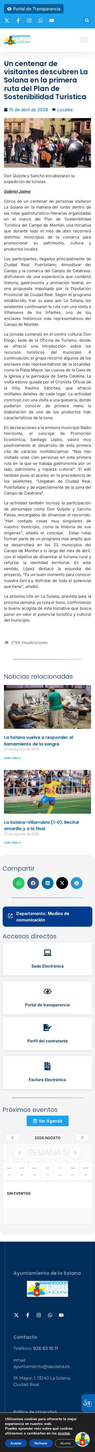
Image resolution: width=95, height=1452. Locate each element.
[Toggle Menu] (84, 39)
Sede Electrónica (47, 966)
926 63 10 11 (45, 1348)
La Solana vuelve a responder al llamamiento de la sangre (38, 740)
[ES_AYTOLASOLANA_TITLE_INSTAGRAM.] (30, 20)
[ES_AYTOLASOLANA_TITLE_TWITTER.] (7, 20)
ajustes (64, 1433)
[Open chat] (82, 1439)
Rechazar (41, 1443)
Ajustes (65, 1443)
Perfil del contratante (47, 1040)
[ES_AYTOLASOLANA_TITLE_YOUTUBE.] (52, 20)
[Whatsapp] (41, 20)
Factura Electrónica (47, 1079)
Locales (65, 109)
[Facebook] (19, 20)
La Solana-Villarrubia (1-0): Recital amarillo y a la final (41, 825)
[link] (47, 959)
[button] (87, 20)
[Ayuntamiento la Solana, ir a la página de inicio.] (17, 40)
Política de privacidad (34, 1412)
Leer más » (12, 758)
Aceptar (16, 1443)
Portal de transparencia (47, 1004)
